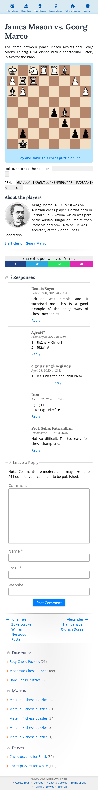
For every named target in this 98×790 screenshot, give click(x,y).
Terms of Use (78, 782)
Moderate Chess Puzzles (29, 671)
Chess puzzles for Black (28, 756)
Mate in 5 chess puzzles (29, 727)
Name (15, 551)
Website (16, 585)
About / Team (22, 782)
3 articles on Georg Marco (26, 243)
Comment (17, 485)
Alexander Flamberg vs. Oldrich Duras (72, 624)
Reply (35, 320)
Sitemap (62, 786)
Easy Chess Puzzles (25, 661)
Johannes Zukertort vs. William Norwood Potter (22, 629)
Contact (38, 782)
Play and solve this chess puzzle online (49, 158)
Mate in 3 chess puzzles (29, 709)
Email (14, 568)
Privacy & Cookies (56, 782)
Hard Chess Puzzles (25, 680)
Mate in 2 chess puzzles (29, 699)
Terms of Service (44, 786)
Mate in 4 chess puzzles (29, 718)
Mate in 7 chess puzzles (29, 737)
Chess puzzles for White (29, 766)
